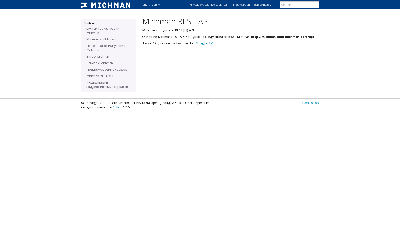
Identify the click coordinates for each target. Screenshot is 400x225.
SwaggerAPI (205, 43)
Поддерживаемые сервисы (107, 69)
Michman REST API (99, 76)
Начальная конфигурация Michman (105, 48)
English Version (152, 4)
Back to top (310, 103)
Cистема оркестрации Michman (102, 30)
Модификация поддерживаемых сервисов (107, 84)
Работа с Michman (99, 63)
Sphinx (117, 107)
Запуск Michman (98, 56)
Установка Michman (100, 39)
